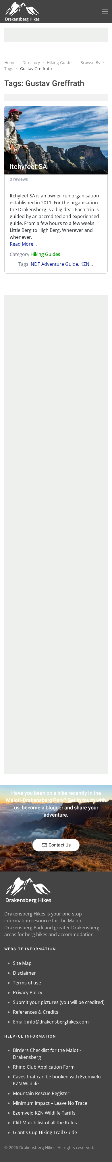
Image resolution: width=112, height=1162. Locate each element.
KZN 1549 (90, 264)
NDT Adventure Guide (54, 264)
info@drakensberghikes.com (58, 1022)
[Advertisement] (56, 35)
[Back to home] (22, 11)
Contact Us (60, 845)
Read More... (23, 244)
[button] (105, 11)
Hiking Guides (45, 254)
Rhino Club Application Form (44, 1067)
